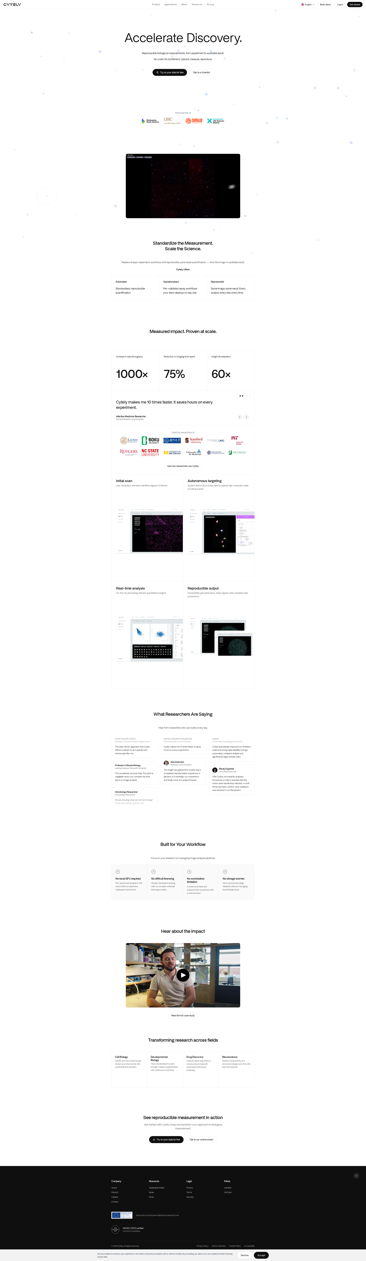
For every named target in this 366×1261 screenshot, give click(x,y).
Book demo (325, 4)
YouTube (228, 1192)
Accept (261, 1255)
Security (190, 1197)
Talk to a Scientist (201, 72)
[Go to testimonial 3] (242, 395)
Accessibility (249, 1246)
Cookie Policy (235, 1246)
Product (156, 4)
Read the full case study (183, 1015)
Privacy (189, 1187)
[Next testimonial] (246, 417)
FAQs (151, 1197)
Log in (340, 4)
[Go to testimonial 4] (244, 395)
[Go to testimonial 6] (249, 395)
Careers (114, 1197)
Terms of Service (219, 1246)
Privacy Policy (202, 1246)
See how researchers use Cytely (183, 466)
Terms (189, 1192)
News (151, 1192)
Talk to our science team (201, 1139)
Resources (197, 4)
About (184, 4)
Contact (114, 1201)
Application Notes (156, 1187)
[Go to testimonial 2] (240, 395)
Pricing (210, 4)
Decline (245, 1255)
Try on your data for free (171, 72)
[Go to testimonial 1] (237, 395)
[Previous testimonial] (239, 417)
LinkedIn (228, 1187)
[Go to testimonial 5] (247, 395)
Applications (170, 4)
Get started (355, 4)
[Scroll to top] (356, 1176)
